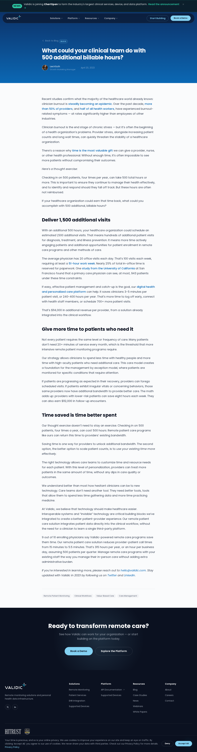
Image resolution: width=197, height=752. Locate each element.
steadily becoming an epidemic (90, 104)
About (168, 689)
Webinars (138, 706)
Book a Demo (180, 18)
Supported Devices (79, 706)
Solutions (55, 18)
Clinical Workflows (83, 596)
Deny (167, 743)
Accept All (183, 743)
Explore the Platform (114, 651)
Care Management (128, 596)
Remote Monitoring (79, 689)
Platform (73, 18)
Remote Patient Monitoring (57, 596)
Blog (135, 689)
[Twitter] (7, 707)
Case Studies (140, 695)
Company (109, 18)
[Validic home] (13, 17)
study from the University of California (108, 268)
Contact (169, 700)
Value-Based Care (105, 596)
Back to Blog (51, 40)
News (136, 700)
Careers (169, 695)
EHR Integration (77, 700)
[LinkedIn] (15, 707)
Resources (91, 18)
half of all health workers (97, 109)
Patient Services (77, 695)
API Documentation (113, 689)
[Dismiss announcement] (183, 4)
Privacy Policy (12, 747)
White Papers (140, 711)
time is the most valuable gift (92, 150)
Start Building (157, 18)
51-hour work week (82, 263)
